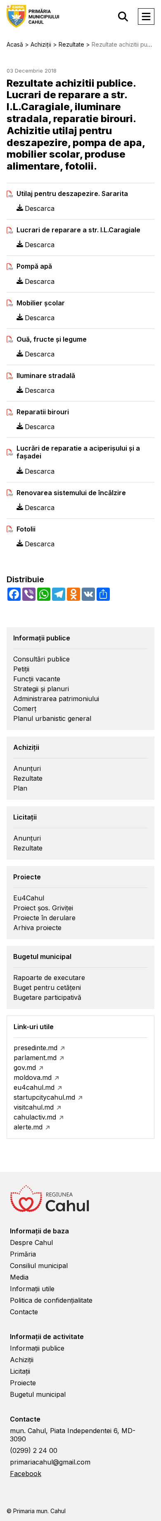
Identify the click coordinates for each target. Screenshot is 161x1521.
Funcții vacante (36, 679)
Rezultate (28, 778)
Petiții (21, 669)
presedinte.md (35, 1048)
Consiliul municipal (39, 1265)
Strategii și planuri (41, 689)
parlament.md (35, 1057)
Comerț (24, 708)
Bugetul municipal (38, 1394)
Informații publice (37, 1348)
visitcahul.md (34, 1107)
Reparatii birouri (43, 412)
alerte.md (28, 1127)
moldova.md (33, 1077)
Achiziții (21, 1360)
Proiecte (23, 1383)
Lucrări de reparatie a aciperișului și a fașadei (78, 452)
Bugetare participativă (47, 997)
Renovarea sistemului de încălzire (71, 493)
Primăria (23, 1254)
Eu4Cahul (28, 898)
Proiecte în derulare (44, 918)
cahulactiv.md (35, 1117)
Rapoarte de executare (49, 977)
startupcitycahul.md (44, 1097)
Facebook (25, 1473)
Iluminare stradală (46, 376)
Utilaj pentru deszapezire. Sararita (72, 194)
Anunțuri (27, 768)
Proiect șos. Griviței (43, 908)
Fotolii (26, 529)
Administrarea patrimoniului (56, 698)
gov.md (25, 1067)
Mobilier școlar (41, 303)
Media (19, 1277)
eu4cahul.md (34, 1087)
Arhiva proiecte (37, 927)
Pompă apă (34, 266)
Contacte (24, 1312)
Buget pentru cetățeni (47, 987)
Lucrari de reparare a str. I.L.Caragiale (78, 230)
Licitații (20, 1371)
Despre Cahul (31, 1242)
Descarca (39, 208)
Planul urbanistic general (52, 718)
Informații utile (32, 1289)
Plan (20, 788)
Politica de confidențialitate (51, 1300)
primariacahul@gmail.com (50, 1462)
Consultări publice (41, 659)
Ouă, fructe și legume (52, 339)
